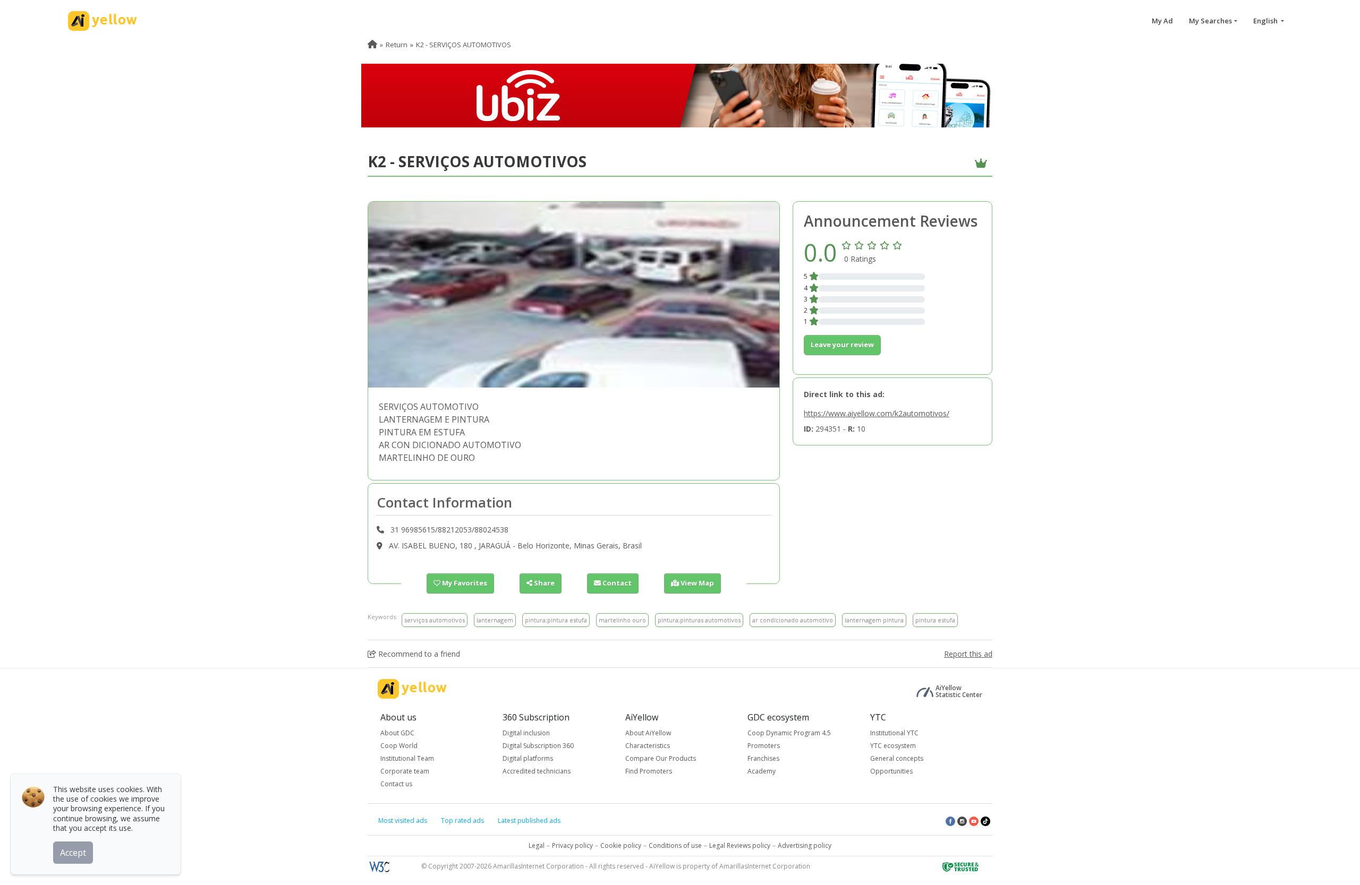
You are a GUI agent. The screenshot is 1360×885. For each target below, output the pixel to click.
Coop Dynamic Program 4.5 (789, 732)
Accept (73, 852)
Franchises (763, 758)
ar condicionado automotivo (792, 620)
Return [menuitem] (396, 44)
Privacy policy (572, 845)
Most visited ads (402, 820)
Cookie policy (620, 845)
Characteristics (647, 745)
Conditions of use (675, 845)
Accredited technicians (537, 771)
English (1266, 20)
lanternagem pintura (874, 620)
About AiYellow (648, 732)
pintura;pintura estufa (556, 620)
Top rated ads (462, 820)
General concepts (896, 758)
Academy (761, 771)
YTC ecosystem (893, 745)
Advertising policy (804, 845)
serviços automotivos (434, 620)
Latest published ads (529, 820)
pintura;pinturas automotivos (699, 620)
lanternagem (495, 620)
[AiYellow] (412, 689)
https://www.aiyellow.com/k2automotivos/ (876, 413)
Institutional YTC (894, 732)
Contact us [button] (396, 783)
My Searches (1210, 20)
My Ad (1162, 20)
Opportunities (891, 771)
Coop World (399, 745)
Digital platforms (528, 758)
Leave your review (842, 344)
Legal (537, 845)
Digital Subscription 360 (538, 745)
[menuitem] (372, 44)
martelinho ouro (622, 620)
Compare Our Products (660, 758)
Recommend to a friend (418, 654)
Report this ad (968, 654)
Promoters (763, 745)
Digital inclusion (526, 732)
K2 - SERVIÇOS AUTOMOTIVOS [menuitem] (463, 44)
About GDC (397, 732)
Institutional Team (407, 758)
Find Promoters (648, 771)
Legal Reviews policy (739, 845)
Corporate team (404, 771)
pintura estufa (935, 620)
